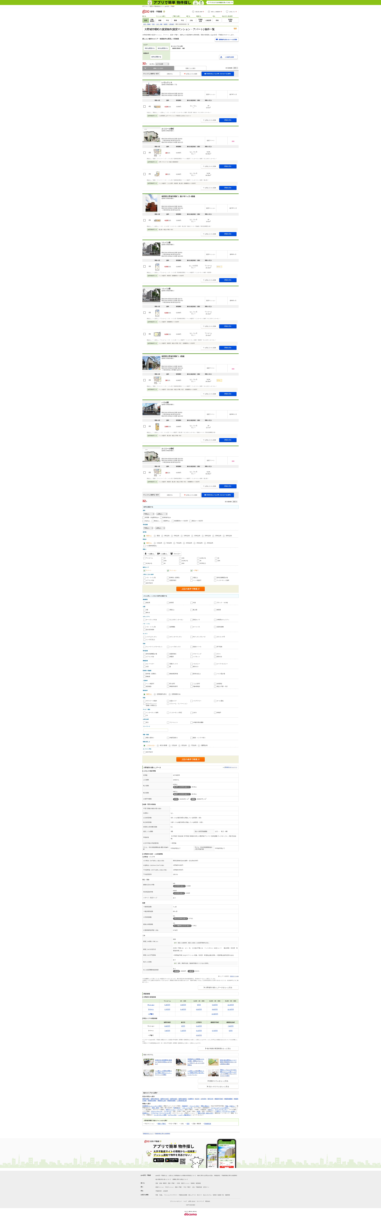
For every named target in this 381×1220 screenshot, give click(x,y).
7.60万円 (167, 1030)
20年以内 (208, 535)
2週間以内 (204, 745)
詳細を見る (227, 120)
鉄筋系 (148, 602)
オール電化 (220, 701)
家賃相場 (198, 1183)
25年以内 (218, 535)
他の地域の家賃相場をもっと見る (219, 1048)
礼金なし (147, 521)
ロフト (219, 654)
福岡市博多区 (155, 1099)
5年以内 (176, 535)
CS (147, 715)
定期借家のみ (176, 694)
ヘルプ (185, 1201)
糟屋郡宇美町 (219, 1099)
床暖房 (171, 656)
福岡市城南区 (182, 1099)
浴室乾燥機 (220, 627)
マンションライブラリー (170, 1195)
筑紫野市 (191, 1099)
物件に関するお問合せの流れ (205, 1175)
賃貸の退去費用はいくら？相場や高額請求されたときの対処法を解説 (228, 1062)
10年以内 (187, 535)
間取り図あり (205, 1106)
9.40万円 (215, 1005)
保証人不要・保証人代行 (205, 1113)
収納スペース (197, 646)
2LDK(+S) (185, 560)
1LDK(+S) (203, 558)
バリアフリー (197, 701)
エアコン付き (150, 580)
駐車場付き (177, 1108)
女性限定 (219, 683)
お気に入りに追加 (191, 74)
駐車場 (192, 1183)
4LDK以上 (203, 563)
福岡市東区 (145, 1099)
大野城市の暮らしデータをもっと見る (218, 987)
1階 (147, 609)
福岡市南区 (173, 1099)
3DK (218, 560)
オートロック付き (151, 619)
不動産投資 (207, 1123)
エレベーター (150, 664)
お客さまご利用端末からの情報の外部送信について (182, 1175)
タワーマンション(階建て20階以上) (151, 704)
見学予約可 (149, 583)
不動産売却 (159, 1191)
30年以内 (229, 535)
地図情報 (227, 1195)
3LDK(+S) (149, 563)
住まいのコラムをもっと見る (218, 1086)
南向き (148, 612)
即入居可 (172, 683)
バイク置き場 (221, 673)
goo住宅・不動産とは (161, 1175)
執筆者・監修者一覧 (218, 1195)
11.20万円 (231, 1005)
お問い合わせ (191, 1201)
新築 (158, 535)
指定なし (149, 535)
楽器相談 (148, 686)
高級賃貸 (185, 1106)
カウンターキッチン (175, 637)
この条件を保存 (229, 57)
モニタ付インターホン (176, 619)
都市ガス (196, 666)
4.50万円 (183, 1005)
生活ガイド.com (234, 976)
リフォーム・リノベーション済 (161, 1113)
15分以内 (199, 543)
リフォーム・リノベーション (178, 703)
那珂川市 (210, 1099)
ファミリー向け (194, 1106)
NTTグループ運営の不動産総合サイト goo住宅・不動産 (158, 6)
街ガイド (199, 1195)
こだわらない (150, 745)
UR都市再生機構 (198, 722)
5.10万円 (199, 1026)
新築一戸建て (162, 1123)
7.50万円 (230, 1026)
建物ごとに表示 (158, 68)
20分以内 (210, 543)
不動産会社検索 (183, 1195)
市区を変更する (150, 48)
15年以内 (197, 535)
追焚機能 (172, 627)
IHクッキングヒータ (199, 637)
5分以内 (169, 543)
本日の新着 (163, 745)
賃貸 (188, 1123)
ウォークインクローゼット (154, 646)
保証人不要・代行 (222, 686)
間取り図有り (150, 737)
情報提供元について (148, 1133)
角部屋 (219, 609)
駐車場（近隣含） (175, 577)
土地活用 (165, 1191)
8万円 (199, 1005)
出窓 (147, 666)
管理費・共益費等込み (152, 517)
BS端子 (219, 712)
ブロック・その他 (222, 602)
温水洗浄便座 (150, 629)
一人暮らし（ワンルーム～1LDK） (225, 1111)
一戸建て (196, 570)
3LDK (198, 1111)
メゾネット (196, 656)
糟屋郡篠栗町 (228, 1099)
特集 (157, 1195)
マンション (172, 570)
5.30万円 (167, 1005)
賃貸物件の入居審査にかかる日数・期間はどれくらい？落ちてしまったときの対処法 (196, 1062)
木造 (194, 602)
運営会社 (207, 1201)
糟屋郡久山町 (162, 1100)
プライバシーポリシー (176, 1201)
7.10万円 (183, 1030)
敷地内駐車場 (173, 673)
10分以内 (189, 543)
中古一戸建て (187, 1187)
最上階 (195, 609)
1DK (183, 558)
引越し (161, 1195)
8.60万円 (215, 1009)
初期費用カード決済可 (181, 521)
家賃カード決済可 (197, 521)
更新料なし (167, 521)
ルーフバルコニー (222, 664)
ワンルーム (149, 558)
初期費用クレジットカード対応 (152, 1106)
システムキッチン (151, 637)
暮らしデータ (192, 1195)
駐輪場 (148, 676)
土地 (193, 1187)
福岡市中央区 (164, 1099)
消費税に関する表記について (180, 1179)
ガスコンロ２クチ (156, 1111)
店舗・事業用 (162, 1183)
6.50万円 (199, 1009)
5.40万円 (183, 1009)
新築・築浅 (155, 1108)
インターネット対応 (175, 712)
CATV (195, 712)
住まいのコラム (207, 1195)
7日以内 (193, 745)
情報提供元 (217, 1175)
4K (164, 563)
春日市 (197, 1099)
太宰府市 (203, 1099)
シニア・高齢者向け (184, 1115)
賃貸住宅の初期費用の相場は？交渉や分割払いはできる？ (163, 1062)
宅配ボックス (173, 664)
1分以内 (159, 543)
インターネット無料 (223, 580)
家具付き (219, 656)
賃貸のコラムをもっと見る (218, 1081)
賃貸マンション (171, 1109)
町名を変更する (163, 48)
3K (200, 560)
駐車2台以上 (197, 673)
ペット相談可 (197, 580)
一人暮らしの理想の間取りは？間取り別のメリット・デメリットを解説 (163, 1072)
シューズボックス (175, 646)
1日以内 (174, 745)
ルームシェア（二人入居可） (220, 1108)
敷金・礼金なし (230, 1106)
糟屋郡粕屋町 (171, 1100)
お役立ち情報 (144, 1194)
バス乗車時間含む (151, 546)
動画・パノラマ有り (199, 737)
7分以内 (178, 543)
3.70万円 (167, 1009)
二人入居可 (196, 683)
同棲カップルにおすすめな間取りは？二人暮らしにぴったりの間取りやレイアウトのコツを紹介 (228, 1072)
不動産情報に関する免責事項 (162, 1133)
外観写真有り (173, 737)
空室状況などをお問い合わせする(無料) (218, 73)
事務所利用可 (173, 686)
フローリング (197, 654)
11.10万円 (231, 1009)
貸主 (147, 722)
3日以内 (184, 745)
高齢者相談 (196, 686)
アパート (148, 570)
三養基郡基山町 (182, 1100)
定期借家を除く (162, 694)
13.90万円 (215, 1014)
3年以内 (166, 535)
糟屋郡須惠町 (152, 1100)
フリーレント (173, 722)
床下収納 (219, 646)
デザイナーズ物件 (151, 701)
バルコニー (196, 664)
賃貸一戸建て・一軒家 (174, 1183)
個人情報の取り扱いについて (163, 1179)
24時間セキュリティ (223, 619)
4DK (183, 563)
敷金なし (157, 521)
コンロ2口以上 (150, 639)
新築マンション (160, 1187)
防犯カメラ (196, 619)
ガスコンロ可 (221, 637)
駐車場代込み (167, 517)
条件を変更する (156, 57)
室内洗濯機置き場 (222, 577)
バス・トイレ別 (151, 577)
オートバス (196, 627)
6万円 (230, 1030)
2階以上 (195, 577)
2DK (165, 560)
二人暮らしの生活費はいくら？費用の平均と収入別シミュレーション (196, 1072)
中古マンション (169, 1187)
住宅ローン (206, 1187)
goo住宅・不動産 (146, 1175)
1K (164, 558)
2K (218, 558)
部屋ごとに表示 (190, 68)
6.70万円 (215, 1030)
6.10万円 (199, 1030)
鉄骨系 (171, 602)
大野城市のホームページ (230, 767)
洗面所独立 (172, 580)
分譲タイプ (172, 701)
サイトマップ (200, 1201)
